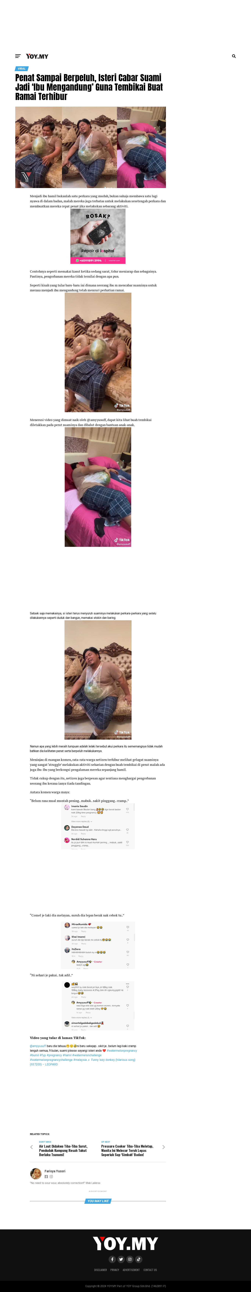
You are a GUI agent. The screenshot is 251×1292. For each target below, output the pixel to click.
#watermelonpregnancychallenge (51, 1060)
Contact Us (150, 1270)
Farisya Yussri (55, 1171)
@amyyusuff (38, 1046)
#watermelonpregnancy (122, 1050)
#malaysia (80, 1060)
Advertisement (131, 1270)
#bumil (34, 1055)
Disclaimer (100, 1270)
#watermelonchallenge (87, 1055)
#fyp (43, 1055)
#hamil (67, 1055)
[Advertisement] (125, 26)
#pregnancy (54, 1055)
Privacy (114, 1270)
